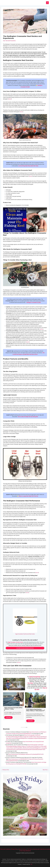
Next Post (46, 769)
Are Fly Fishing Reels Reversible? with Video (28, 165)
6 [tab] (27, 727)
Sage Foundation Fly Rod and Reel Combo (25, 634)
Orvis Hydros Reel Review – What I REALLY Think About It (13, 710)
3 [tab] (23, 727)
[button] (4, 710)
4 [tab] (25, 727)
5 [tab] (26, 727)
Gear (4, 40)
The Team (29, 849)
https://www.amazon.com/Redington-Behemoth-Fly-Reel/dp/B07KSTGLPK (25, 754)
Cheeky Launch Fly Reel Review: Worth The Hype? (33, 706)
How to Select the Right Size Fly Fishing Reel (28, 416)
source (9, 99)
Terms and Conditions (5, 849)
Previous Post (5, 769)
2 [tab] (22, 727)
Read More (8, 720)
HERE (31, 864)
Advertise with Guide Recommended (41, 849)
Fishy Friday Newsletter (25, 850)
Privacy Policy (14, 849)
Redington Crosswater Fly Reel (34, 302)
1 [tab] (21, 727)
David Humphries (34, 677)
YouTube (30, 683)
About (20, 849)
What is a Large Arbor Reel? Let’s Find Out (28, 496)
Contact (24, 849)
